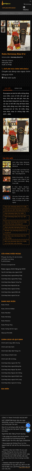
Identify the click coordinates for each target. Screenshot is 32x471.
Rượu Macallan (5, 313)
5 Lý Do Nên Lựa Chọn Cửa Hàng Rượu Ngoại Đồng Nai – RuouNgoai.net (20, 171)
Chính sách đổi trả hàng (8, 359)
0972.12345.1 (6, 261)
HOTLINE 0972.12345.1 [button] (9, 8)
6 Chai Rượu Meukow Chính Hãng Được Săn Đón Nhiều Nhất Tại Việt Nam (20, 190)
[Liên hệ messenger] (28, 430)
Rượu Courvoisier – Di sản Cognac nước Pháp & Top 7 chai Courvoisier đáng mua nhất (20, 180)
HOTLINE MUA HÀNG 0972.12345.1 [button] (16, 69)
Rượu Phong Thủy (7, 325)
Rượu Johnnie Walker (8, 309)
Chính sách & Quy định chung (10, 343)
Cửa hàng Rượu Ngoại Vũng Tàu (11, 282)
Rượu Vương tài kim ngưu (9, 329)
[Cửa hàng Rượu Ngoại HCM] (6, 3)
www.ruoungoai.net (9, 264)
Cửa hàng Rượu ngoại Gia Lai (10, 295)
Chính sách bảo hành (7, 347)
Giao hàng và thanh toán (9, 355)
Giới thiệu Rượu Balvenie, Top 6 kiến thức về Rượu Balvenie (20, 164)
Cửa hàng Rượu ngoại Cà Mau (10, 289)
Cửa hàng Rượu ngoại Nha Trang (11, 279)
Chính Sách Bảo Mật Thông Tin (11, 351)
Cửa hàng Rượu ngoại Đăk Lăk (10, 292)
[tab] (7, 88)
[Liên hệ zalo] (28, 425)
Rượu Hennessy (6, 317)
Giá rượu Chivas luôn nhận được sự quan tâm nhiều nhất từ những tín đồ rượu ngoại (20, 199)
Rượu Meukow (5, 321)
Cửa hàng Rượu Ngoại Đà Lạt (10, 285)
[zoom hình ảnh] (27, 49)
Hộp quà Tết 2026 (6, 333)
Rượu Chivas (5, 305)
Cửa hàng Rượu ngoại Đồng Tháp (11, 275)
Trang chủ (4, 13)
